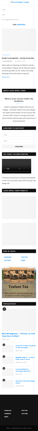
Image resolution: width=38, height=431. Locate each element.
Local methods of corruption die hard (23, 370)
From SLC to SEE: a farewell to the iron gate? (25, 346)
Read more (6, 77)
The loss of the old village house (25, 382)
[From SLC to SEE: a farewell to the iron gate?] (8, 348)
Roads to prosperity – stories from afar (18, 58)
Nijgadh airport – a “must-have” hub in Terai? (25, 358)
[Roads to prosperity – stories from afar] (19, 40)
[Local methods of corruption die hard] (8, 372)
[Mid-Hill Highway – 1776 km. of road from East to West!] (19, 320)
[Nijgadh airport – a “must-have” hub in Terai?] (8, 360)
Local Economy (6, 54)
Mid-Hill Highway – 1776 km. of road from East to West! (18, 334)
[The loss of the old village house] (8, 384)
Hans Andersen (8, 61)
